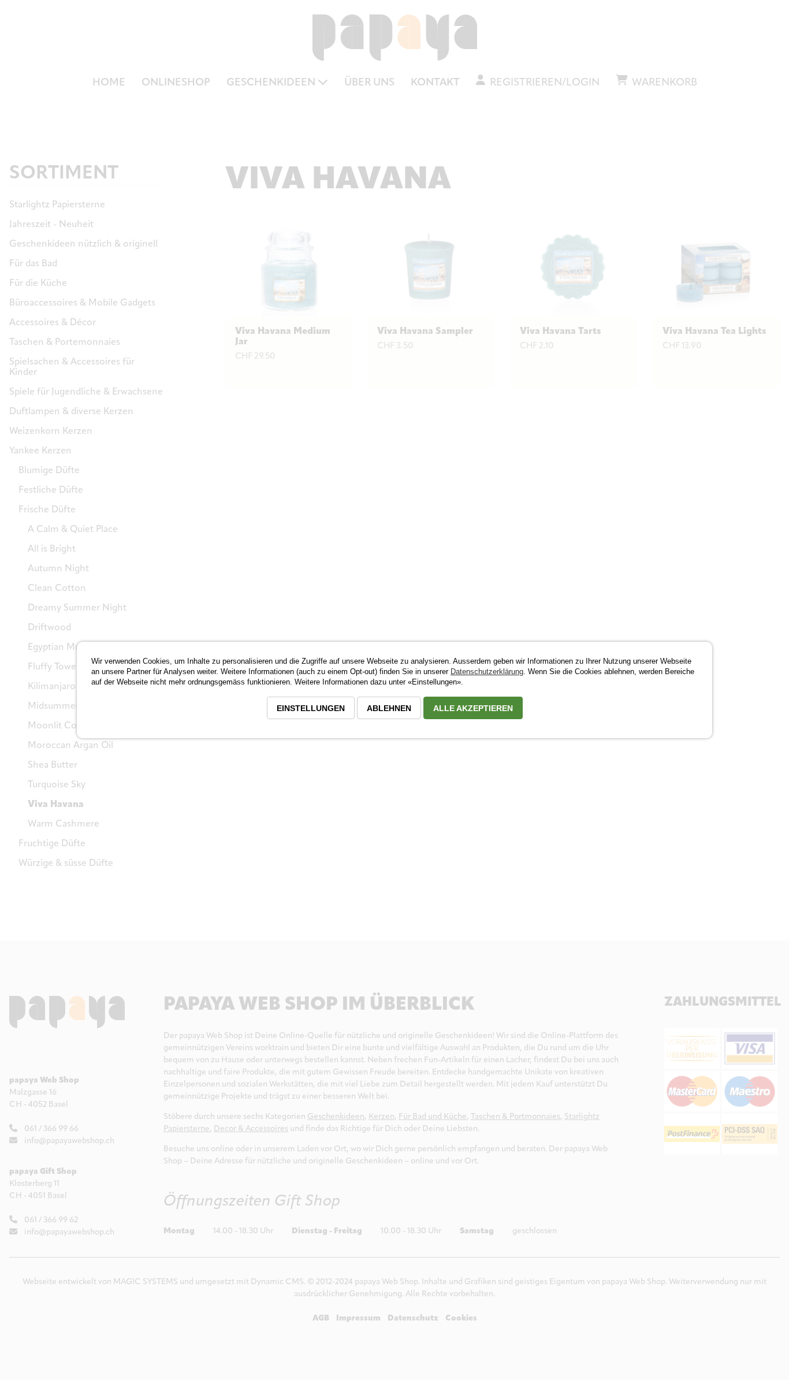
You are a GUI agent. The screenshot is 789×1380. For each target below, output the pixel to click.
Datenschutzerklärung (487, 671)
